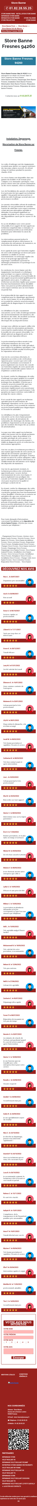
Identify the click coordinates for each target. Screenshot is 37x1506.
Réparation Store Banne (10, 18)
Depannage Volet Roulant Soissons (15, 1478)
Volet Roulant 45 (8, 1460)
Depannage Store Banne (10, 16)
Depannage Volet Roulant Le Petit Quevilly (18, 1483)
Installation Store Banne (26, 14)
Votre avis (7, 1347)
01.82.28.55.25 (22, 1420)
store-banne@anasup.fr (21, 1417)
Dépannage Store (8, 1476)
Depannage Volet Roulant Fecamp (15, 1462)
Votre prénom (9, 1334)
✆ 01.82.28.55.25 (18, 8)
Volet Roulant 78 (8, 1481)
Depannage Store (8, 1457)
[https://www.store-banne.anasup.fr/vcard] (18, 1439)
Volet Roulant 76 (8, 1473)
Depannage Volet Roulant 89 (13, 1470)
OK (19, 1501)
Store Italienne (30, 18)
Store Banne (31, 20)
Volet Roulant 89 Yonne (11, 1468)
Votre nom (8, 1329)
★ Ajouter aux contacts (11, 1486)
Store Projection (8, 20)
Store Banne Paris (8, 14)
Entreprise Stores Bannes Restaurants (17, 1465)
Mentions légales (8, 1375)
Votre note (8, 1340)
